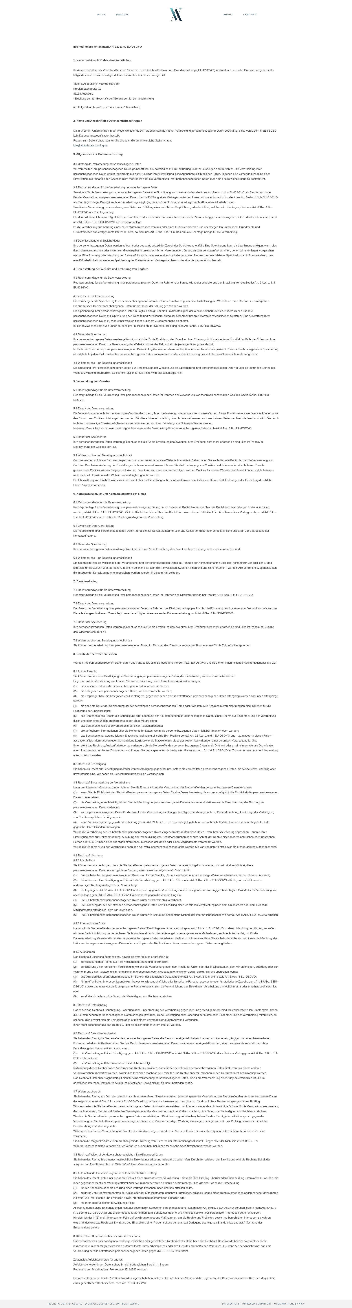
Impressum (248, 1304)
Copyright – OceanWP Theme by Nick (281, 1304)
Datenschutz (230, 1304)
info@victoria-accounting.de (90, 145)
